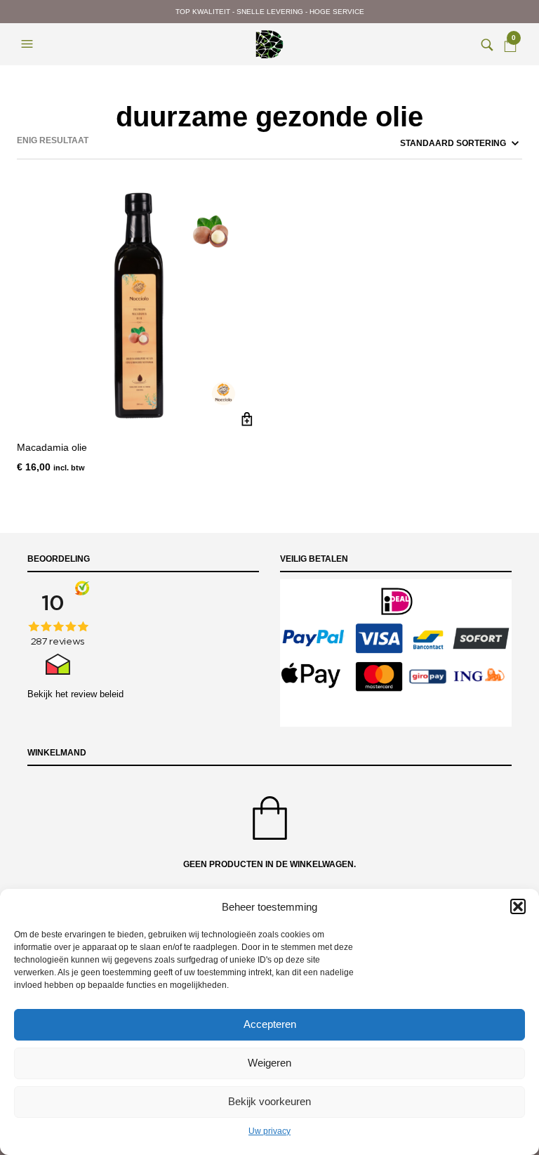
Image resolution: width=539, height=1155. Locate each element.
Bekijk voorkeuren (269, 1101)
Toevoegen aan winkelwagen (247, 419)
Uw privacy (269, 1131)
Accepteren (270, 1024)
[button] (518, 906)
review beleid (97, 694)
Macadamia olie (52, 447)
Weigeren (269, 1063)
